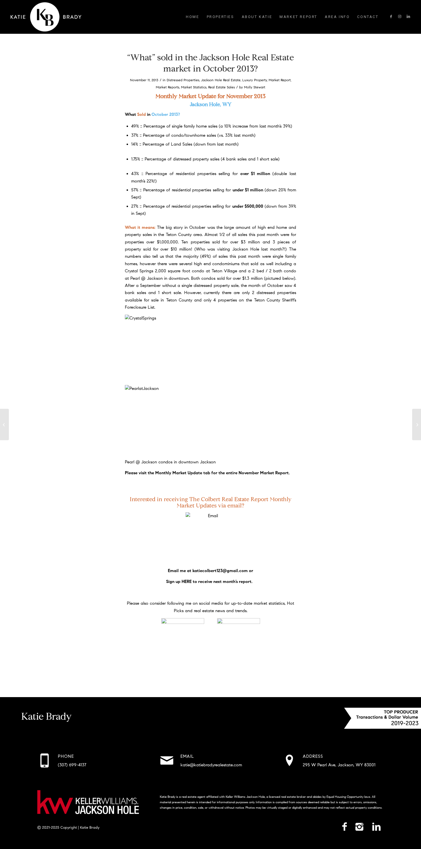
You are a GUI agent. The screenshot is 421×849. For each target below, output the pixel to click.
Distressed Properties (183, 80)
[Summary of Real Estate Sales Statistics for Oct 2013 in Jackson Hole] (4, 424)
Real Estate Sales (221, 87)
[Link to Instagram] (400, 16)
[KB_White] (45, 17)
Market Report (280, 80)
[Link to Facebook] (391, 16)
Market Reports (167, 87)
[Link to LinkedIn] (408, 16)
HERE (187, 581)
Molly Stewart (254, 87)
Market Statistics (193, 87)
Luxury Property (254, 80)
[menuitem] (192, 17)
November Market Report (264, 472)
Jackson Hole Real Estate (221, 80)
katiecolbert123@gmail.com (220, 570)
